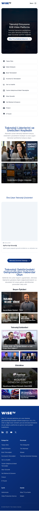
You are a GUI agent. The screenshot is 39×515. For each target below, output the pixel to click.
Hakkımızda (4, 492)
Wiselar (22, 452)
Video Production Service (9, 496)
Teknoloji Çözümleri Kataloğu (28, 456)
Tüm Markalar (24, 448)
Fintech (3, 477)
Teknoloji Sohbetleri (19, 327)
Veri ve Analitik (5, 460)
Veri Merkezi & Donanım (8, 473)
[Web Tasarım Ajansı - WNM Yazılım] (19, 513)
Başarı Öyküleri (19, 289)
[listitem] (19, 61)
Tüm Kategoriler (24, 445)
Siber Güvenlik (5, 469)
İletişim (22, 496)
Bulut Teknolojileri (6, 452)
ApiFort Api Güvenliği (10, 245)
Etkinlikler (19, 365)
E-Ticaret (4, 481)
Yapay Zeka (5, 445)
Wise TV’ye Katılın (25, 492)
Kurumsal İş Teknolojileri (8, 456)
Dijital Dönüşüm (6, 448)
